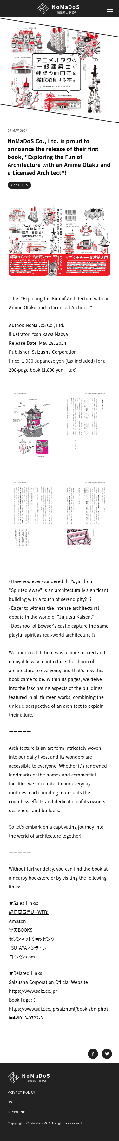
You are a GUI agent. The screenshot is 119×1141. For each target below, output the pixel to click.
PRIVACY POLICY (21, 1092)
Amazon (17, 921)
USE (11, 1102)
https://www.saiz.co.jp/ (33, 991)
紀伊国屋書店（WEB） (29, 912)
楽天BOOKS (20, 930)
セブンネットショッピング (32, 939)
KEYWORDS (17, 1112)
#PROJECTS (19, 185)
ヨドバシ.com (22, 956)
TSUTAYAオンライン (27, 947)
